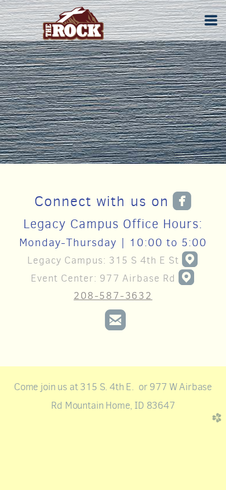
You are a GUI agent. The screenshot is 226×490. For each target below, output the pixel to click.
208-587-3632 (113, 295)
